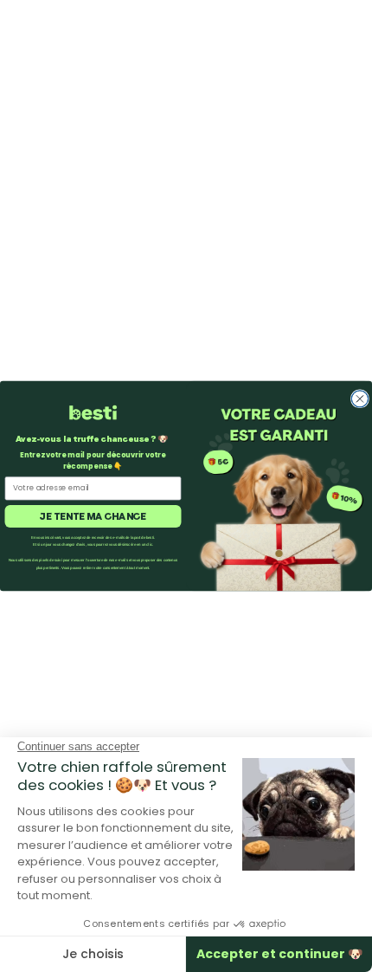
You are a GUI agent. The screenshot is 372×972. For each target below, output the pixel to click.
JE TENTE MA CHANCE (92, 516)
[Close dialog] (359, 399)
